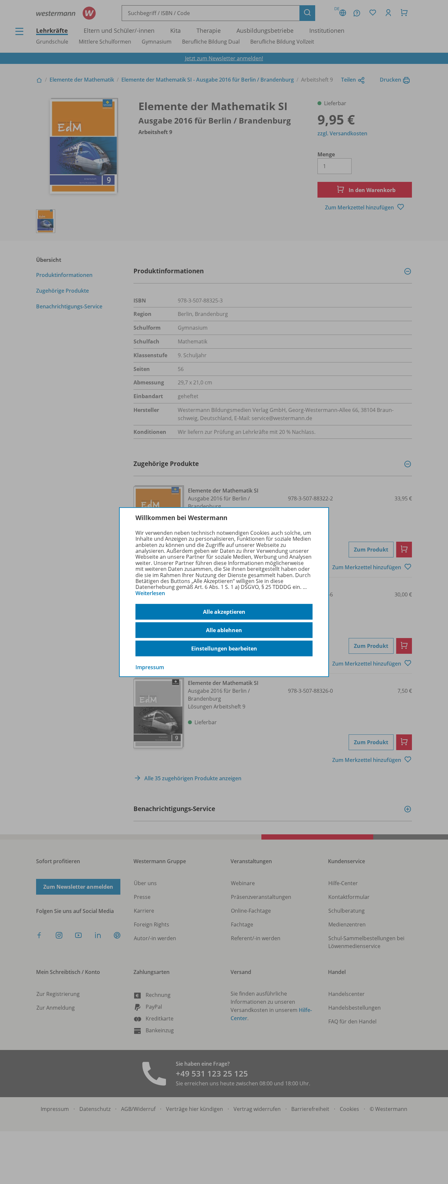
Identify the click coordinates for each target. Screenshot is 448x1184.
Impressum (149, 667)
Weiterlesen (150, 593)
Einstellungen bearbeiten (224, 648)
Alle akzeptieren (224, 611)
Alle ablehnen (224, 630)
